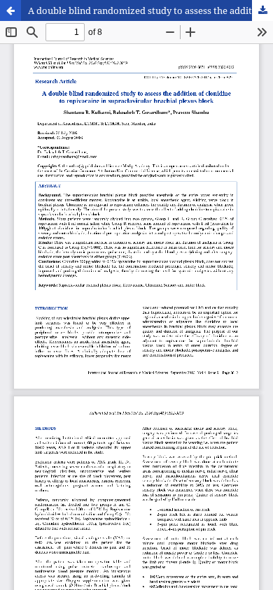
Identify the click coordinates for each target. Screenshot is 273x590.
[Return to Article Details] (10, 10)
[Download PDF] (262, 10)
